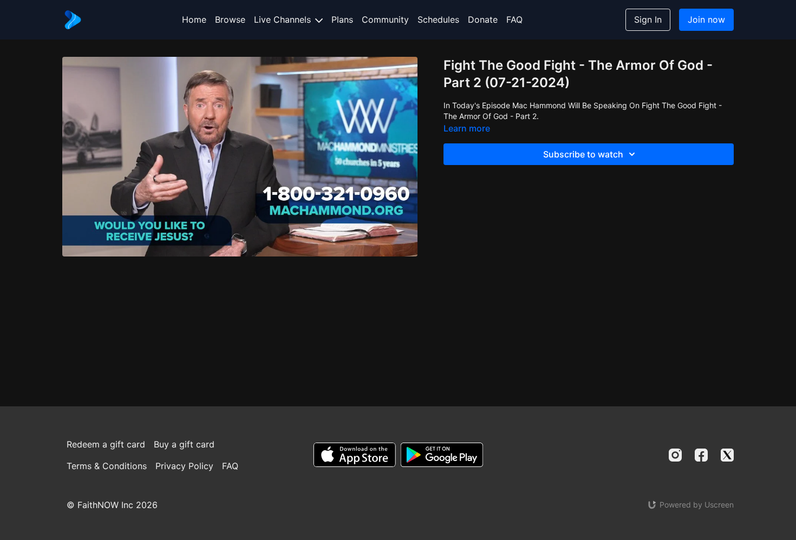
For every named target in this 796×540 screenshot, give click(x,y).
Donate (483, 19)
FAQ (514, 19)
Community (385, 19)
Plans (342, 19)
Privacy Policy (184, 465)
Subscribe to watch (583, 154)
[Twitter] (727, 455)
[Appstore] (354, 455)
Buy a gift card (184, 444)
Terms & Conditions (107, 465)
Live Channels (284, 19)
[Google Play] (442, 455)
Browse (230, 19)
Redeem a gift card (106, 444)
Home (194, 19)
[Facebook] (701, 455)
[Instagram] (675, 455)
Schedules (438, 19)
